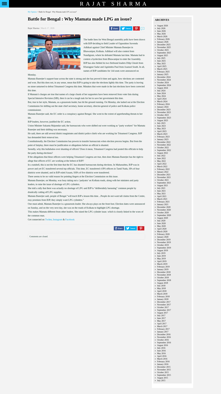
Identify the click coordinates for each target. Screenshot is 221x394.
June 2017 (161, 318)
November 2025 (164, 47)
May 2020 (161, 226)
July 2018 (161, 286)
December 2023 (163, 110)
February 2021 (163, 202)
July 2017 (161, 315)
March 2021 (162, 199)
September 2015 (164, 375)
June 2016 (161, 351)
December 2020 (163, 207)
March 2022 (162, 166)
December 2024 (163, 77)
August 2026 (162, 26)
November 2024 (164, 80)
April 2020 (161, 229)
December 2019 (163, 240)
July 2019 (161, 253)
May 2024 (161, 96)
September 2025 (164, 53)
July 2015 (161, 380)
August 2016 (162, 345)
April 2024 (161, 99)
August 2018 (162, 283)
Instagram (57, 219)
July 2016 (161, 348)
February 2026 (163, 39)
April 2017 (161, 324)
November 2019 (164, 242)
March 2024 (162, 101)
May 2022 (161, 161)
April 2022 (161, 164)
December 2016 (163, 334)
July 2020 (161, 221)
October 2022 (163, 147)
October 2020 (163, 212)
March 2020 (162, 231)
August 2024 (162, 88)
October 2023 (163, 115)
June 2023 (161, 126)
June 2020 (161, 223)
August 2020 (162, 218)
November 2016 (164, 337)
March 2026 (162, 36)
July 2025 (161, 58)
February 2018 (163, 296)
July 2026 (161, 28)
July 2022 (161, 156)
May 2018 (161, 288)
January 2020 (162, 237)
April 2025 (161, 66)
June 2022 (161, 158)
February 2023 (163, 137)
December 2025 (163, 44)
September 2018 (164, 280)
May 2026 (161, 34)
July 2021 (161, 188)
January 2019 (162, 269)
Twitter (48, 219)
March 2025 (162, 69)
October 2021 (163, 180)
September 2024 (164, 85)
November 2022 (164, 145)
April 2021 (161, 196)
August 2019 (162, 250)
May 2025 (161, 63)
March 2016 (162, 359)
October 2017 (163, 307)
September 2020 (164, 215)
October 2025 (163, 50)
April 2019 (161, 261)
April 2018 (161, 291)
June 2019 (161, 256)
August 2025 (162, 55)
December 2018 (163, 272)
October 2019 (163, 245)
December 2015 (163, 367)
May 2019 (161, 258)
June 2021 (161, 191)
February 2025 (163, 72)
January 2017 (162, 332)
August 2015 (162, 378)
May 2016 (161, 353)
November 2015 (164, 370)
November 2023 (164, 112)
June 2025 (161, 61)
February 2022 (163, 169)
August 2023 (162, 120)
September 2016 (164, 342)
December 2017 (163, 302)
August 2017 (162, 313)
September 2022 (164, 150)
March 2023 (162, 134)
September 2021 (164, 183)
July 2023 (161, 123)
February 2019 (163, 267)
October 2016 (163, 340)
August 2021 (162, 185)
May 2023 (161, 128)
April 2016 (161, 356)
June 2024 (161, 93)
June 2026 (161, 31)
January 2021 (162, 204)
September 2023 (164, 118)
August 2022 (162, 153)
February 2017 (163, 329)
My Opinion (32, 12)
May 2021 (161, 193)
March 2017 (162, 326)
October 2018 (163, 277)
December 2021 (163, 175)
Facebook (70, 219)
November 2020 (164, 210)
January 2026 (162, 42)
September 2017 (164, 310)
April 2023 (161, 131)
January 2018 (162, 299)
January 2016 (162, 364)
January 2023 (162, 139)
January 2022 (162, 172)
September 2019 (164, 248)
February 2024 (163, 104)
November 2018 (164, 275)
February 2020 (163, 234)
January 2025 (162, 74)
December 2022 (163, 142)
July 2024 (161, 91)
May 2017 (161, 321)
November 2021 (164, 177)
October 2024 (163, 82)
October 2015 (163, 372)
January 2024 (162, 107)
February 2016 (163, 361)
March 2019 (162, 264)
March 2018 (162, 294)
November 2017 (164, 305)
